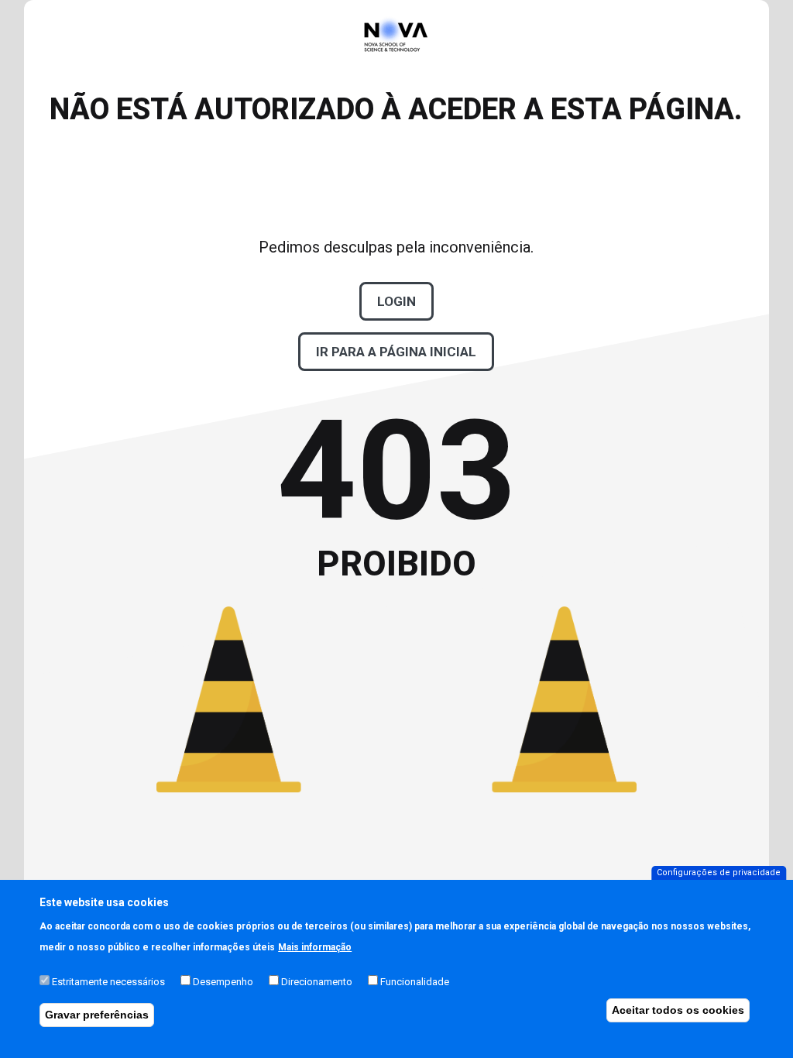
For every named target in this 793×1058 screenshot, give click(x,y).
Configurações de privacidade (719, 872)
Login (396, 301)
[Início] (396, 71)
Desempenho (223, 982)
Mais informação (315, 947)
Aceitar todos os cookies (678, 1010)
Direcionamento (316, 982)
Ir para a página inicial (396, 351)
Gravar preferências (97, 1014)
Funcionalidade (414, 982)
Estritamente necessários (108, 982)
